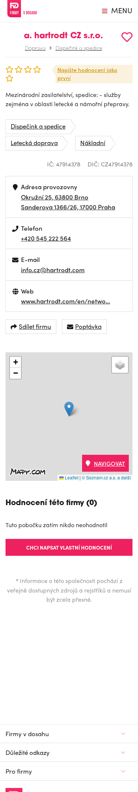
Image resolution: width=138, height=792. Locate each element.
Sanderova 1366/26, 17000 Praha (68, 206)
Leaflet (71, 477)
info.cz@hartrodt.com (53, 269)
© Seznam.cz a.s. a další (106, 477)
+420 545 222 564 (46, 238)
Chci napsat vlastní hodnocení (69, 547)
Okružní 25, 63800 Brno (54, 196)
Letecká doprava (34, 142)
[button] (69, 409)
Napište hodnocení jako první (87, 74)
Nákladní (92, 142)
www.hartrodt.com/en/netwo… (65, 300)
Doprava (35, 47)
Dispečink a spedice (79, 47)
